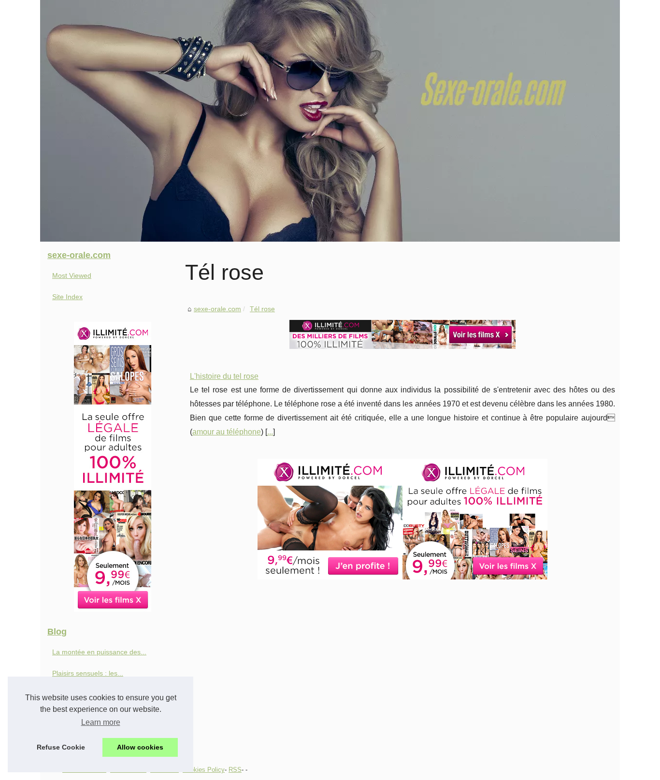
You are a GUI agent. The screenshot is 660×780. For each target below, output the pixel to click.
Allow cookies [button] (140, 747)
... (270, 432)
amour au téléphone (226, 432)
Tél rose (262, 309)
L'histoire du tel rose (224, 376)
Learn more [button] (100, 722)
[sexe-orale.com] (330, 121)
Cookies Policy (204, 769)
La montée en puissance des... (99, 652)
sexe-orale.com (217, 309)
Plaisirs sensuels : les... (87, 673)
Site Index (67, 297)
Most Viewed (71, 275)
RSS (235, 769)
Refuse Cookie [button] (61, 747)
